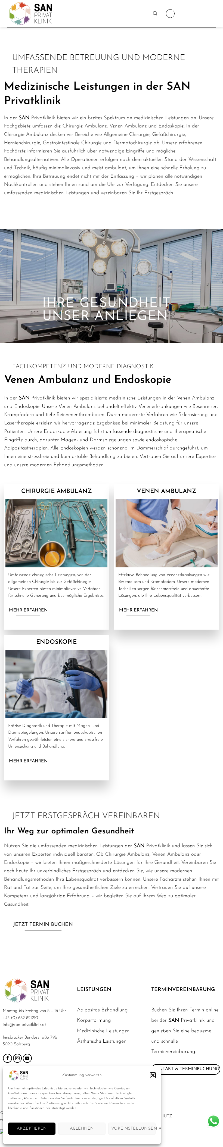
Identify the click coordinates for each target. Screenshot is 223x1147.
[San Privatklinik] (78, 13)
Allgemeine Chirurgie (127, 134)
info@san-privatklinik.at (24, 1025)
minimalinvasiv (64, 168)
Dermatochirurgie (132, 143)
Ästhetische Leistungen (101, 1041)
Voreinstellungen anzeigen (133, 1129)
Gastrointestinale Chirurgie (72, 143)
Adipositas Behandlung (102, 1010)
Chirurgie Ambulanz (26, 134)
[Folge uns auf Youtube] (27, 1058)
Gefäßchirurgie (168, 134)
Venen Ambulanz (77, 406)
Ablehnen (82, 1129)
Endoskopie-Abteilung (68, 431)
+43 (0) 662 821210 (20, 1018)
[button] (153, 1075)
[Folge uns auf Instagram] (17, 1058)
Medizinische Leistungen (103, 1031)
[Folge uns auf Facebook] (7, 1058)
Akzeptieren (32, 1129)
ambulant (115, 168)
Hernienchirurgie (22, 143)
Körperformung (94, 1020)
